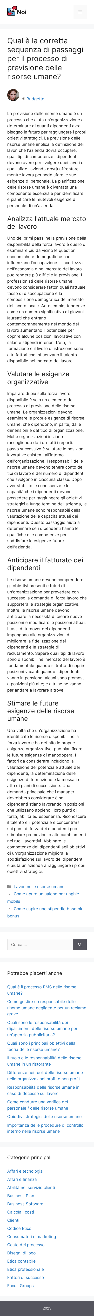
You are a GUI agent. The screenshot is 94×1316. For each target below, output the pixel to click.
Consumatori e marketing (31, 1236)
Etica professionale (25, 1269)
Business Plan (20, 1195)
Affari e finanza (22, 1179)
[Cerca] (80, 945)
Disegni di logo (21, 1253)
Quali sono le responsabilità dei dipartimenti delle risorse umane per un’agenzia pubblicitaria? (42, 1028)
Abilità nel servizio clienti (31, 1187)
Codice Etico (19, 1228)
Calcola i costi (20, 1212)
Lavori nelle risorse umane (39, 886)
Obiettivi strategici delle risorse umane (44, 1116)
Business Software (25, 1204)
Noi (22, 12)
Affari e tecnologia (25, 1171)
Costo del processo (26, 1244)
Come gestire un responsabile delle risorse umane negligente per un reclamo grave (46, 1007)
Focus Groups (20, 1285)
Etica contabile (21, 1261)
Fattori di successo (25, 1277)
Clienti (13, 1220)
